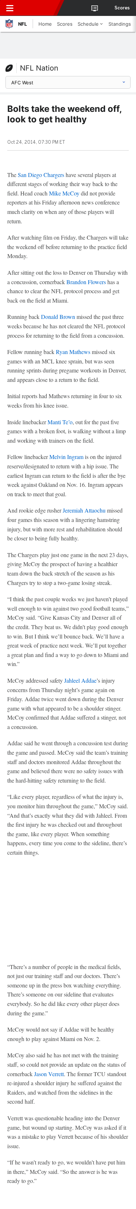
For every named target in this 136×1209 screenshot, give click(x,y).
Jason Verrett (49, 1074)
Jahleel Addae (80, 680)
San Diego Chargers (41, 174)
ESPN (38, 8)
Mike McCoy (64, 193)
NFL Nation (39, 68)
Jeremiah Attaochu (84, 510)
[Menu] (10, 8)
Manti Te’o (60, 422)
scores (122, 7)
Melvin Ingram (66, 456)
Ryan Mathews (73, 351)
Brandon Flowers (86, 282)
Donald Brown (58, 316)
